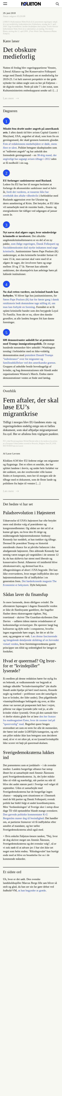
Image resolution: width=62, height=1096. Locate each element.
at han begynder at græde (32, 890)
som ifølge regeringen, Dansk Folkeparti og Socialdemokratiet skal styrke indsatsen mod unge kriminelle (31, 247)
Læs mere (8, 98)
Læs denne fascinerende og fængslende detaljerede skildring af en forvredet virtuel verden (31, 640)
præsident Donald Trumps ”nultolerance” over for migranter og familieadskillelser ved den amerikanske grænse (29, 359)
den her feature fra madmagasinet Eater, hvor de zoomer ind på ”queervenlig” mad (29, 720)
